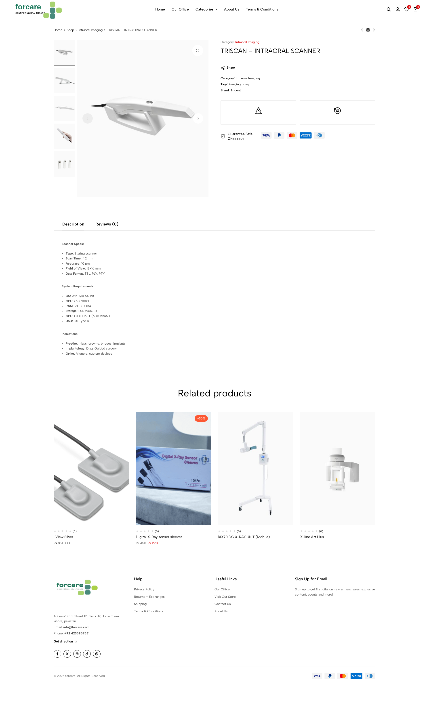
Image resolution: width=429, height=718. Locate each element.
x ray (245, 84)
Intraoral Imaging (90, 30)
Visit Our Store (225, 597)
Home (160, 9)
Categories (205, 9)
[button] (406, 9)
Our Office (180, 9)
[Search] (388, 9)
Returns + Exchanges (149, 597)
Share (231, 67)
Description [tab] (73, 224)
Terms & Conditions (262, 9)
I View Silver (63, 537)
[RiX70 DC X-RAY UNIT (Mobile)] (255, 468)
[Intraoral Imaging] (368, 30)
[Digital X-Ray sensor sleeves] (173, 468)
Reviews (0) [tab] (106, 224)
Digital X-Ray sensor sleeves (159, 537)
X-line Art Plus (312, 537)
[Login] (397, 9)
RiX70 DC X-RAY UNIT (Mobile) (244, 537)
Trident (236, 90)
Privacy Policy (144, 589)
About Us (231, 9)
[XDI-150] (373, 30)
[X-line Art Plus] (338, 468)
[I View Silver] (91, 468)
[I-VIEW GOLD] (362, 30)
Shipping (140, 604)
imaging (235, 84)
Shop (70, 30)
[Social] (57, 654)
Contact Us (222, 604)
